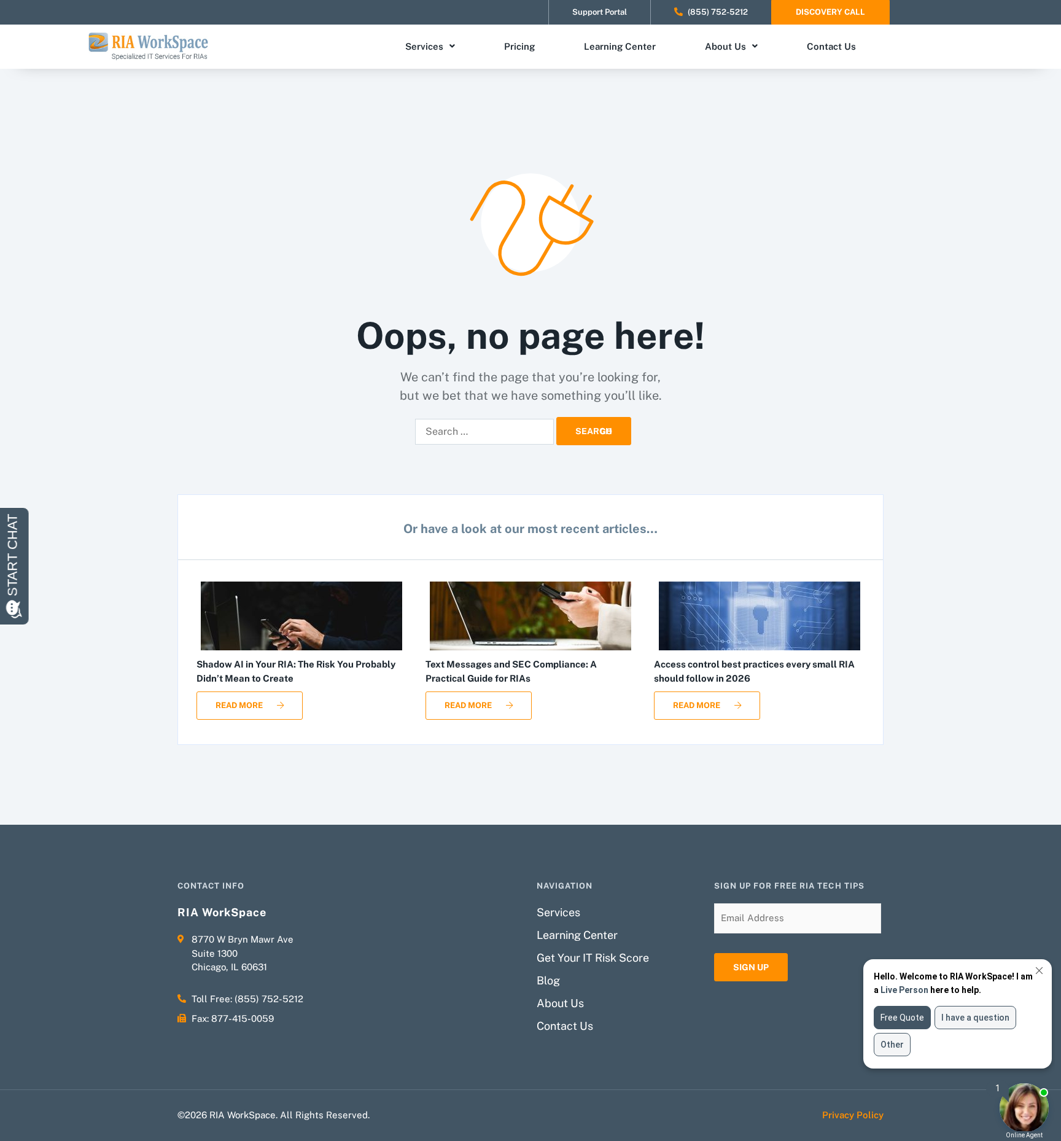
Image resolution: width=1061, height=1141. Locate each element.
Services (424, 46)
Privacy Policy (853, 1115)
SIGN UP (751, 967)
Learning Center (620, 46)
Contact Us (831, 46)
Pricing (519, 46)
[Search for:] (484, 432)
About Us (725, 46)
